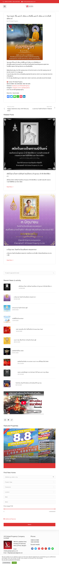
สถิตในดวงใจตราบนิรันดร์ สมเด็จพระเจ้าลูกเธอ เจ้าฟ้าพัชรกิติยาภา (35, 286)
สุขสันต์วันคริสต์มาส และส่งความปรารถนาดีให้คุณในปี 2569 (33, 361)
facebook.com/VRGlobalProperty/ (20, 85)
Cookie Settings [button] (6, 562)
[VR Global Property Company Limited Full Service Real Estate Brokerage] (29, 6)
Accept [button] (14, 562)
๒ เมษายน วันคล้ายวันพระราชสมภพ (42, 107)
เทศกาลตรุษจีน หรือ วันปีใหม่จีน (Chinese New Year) (29, 329)
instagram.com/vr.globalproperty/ (21, 87)
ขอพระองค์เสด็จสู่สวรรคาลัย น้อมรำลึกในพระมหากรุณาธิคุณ (33, 372)
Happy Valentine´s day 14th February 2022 (18, 108)
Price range (8, 506)
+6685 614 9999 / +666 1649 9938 (12, 1)
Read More (10, 186)
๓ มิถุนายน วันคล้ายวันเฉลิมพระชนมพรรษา (22, 250)
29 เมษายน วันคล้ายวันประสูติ (19, 307)
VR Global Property (13, 21)
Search (29, 524)
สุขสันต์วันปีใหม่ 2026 (17, 350)
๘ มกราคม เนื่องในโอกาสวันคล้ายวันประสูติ (25, 340)
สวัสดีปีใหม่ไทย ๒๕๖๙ (17, 318)
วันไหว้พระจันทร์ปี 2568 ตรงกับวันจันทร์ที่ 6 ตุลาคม (29, 383)
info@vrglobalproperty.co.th (29, 1)
